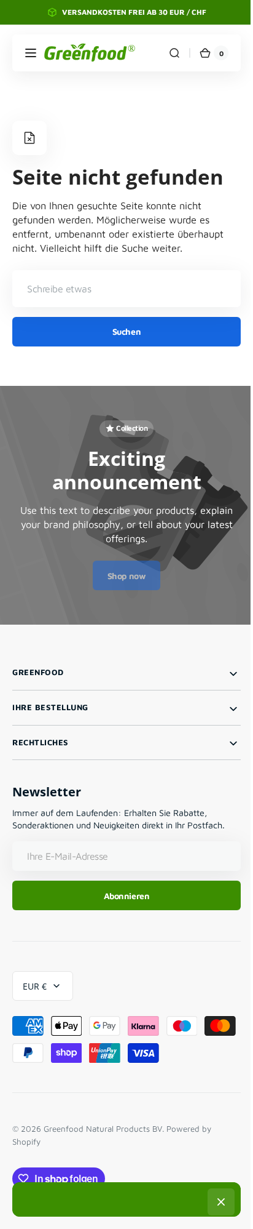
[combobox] (122, 288)
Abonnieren (122, 896)
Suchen (121, 331)
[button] (30, 52)
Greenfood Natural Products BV (103, 1129)
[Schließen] (216, 1201)
